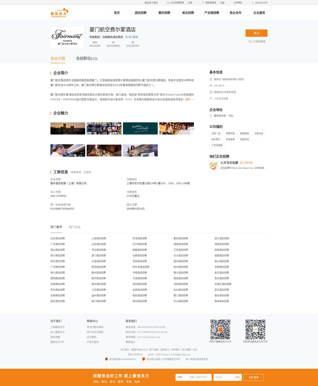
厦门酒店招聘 (181, 295)
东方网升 (125, 349)
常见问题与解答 (95, 327)
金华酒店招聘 (222, 272)
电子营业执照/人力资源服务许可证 (163, 359)
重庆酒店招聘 (181, 238)
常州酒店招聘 (57, 261)
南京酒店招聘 (98, 278)
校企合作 (235, 12)
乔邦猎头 (175, 349)
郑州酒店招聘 (139, 301)
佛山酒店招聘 (222, 261)
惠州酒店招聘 (98, 272)
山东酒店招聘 (98, 244)
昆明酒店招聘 (57, 278)
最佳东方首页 (151, 2)
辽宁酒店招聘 (139, 244)
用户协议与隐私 (95, 332)
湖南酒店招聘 (222, 244)
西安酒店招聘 (139, 295)
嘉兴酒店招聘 (181, 272)
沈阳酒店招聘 (181, 284)
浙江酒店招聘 (222, 238)
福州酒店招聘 (181, 261)
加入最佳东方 (57, 332)
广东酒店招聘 (57, 244)
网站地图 (55, 337)
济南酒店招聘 (139, 272)
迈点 (195, 349)
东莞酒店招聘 (139, 261)
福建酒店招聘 (139, 249)
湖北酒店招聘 (57, 249)
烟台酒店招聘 (222, 295)
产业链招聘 (211, 12)
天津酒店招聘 (139, 238)
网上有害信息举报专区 (197, 359)
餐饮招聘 (164, 12)
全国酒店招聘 (57, 284)
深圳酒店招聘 (139, 284)
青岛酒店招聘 (222, 278)
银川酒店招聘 (98, 301)
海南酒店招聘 (181, 244)
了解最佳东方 (57, 327)
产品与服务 (93, 342)
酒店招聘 (140, 12)
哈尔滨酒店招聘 (140, 266)
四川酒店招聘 (57, 255)
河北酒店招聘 (98, 249)
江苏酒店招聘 (181, 249)
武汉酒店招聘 (222, 289)
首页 (117, 12)
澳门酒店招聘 (98, 255)
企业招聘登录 (177, 2)
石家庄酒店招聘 (223, 284)
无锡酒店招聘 (57, 295)
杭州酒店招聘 (181, 266)
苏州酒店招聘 (57, 289)
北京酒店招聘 (57, 238)
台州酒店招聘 (181, 289)
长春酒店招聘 (139, 255)
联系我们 (130, 342)
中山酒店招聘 (181, 301)
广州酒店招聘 (57, 266)
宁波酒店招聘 (139, 278)
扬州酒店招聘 (57, 301)
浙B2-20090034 (135, 354)
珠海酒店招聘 (222, 301)
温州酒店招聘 (98, 295)
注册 (190, 2)
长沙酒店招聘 (181, 255)
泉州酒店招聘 (98, 284)
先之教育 (186, 349)
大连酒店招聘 (98, 261)
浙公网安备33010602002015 (122, 359)
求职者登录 (210, 2)
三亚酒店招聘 (98, 289)
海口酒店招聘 (57, 272)
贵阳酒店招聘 (98, 266)
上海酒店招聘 (98, 238)
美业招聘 (188, 12)
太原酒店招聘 (139, 289)
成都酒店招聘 (222, 255)
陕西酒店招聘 (222, 249)
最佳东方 (164, 349)
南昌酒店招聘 (181, 278)
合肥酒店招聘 (222, 266)
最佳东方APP (57, 342)
